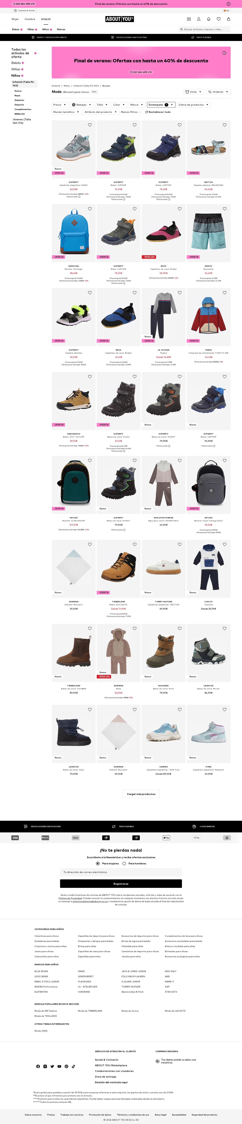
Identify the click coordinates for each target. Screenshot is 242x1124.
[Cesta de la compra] (228, 19)
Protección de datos (100, 1115)
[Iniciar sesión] (199, 19)
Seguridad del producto (204, 1115)
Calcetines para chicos (47, 936)
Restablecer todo (160, 111)
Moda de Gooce (130, 1011)
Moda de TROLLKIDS (46, 1016)
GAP (167, 987)
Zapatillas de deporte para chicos (96, 936)
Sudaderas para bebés (47, 941)
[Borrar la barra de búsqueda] (228, 29)
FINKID (81, 971)
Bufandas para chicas (176, 951)
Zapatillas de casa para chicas (94, 951)
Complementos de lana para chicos (184, 936)
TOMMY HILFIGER (131, 987)
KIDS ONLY (170, 971)
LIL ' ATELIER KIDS (87, 987)
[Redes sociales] (38, 1066)
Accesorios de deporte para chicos (140, 936)
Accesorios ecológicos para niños (182, 956)
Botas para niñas (87, 946)
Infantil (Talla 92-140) (86, 85)
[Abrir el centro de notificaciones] (209, 19)
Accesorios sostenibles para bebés (183, 941)
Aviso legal (160, 1115)
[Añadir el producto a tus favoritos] (90, 125)
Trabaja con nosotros (71, 1115)
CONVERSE (84, 992)
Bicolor (106, 85)
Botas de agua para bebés (136, 941)
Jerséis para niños (131, 956)
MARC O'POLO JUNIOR (47, 981)
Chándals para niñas (132, 946)
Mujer (15, 18)
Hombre (30, 18)
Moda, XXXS (41, 1031)
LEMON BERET (86, 976)
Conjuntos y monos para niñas (51, 946)
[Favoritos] (218, 19)
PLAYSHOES (84, 981)
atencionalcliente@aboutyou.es (90, 901)
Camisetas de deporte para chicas (140, 951)
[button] (194, 92)
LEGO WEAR (41, 976)
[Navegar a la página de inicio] (53, 1053)
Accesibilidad (179, 1115)
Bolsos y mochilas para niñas (180, 946)
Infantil (45, 18)
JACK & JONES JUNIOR (134, 971)
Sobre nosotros (33, 1115)
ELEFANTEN (41, 992)
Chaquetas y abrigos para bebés (95, 941)
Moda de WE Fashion (46, 1011)
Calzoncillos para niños (47, 956)
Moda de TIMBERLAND (90, 1011)
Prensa (51, 1115)
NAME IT (169, 981)
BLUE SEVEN (41, 971)
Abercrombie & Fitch (132, 992)
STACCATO (171, 992)
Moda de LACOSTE (175, 1011)
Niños (67, 85)
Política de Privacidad (70, 898)
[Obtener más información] (73, 196)
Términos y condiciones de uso (133, 1115)
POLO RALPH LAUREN (133, 976)
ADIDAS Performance (46, 987)
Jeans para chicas (44, 951)
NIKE (167, 976)
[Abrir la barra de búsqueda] (181, 29)
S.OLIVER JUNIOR (131, 981)
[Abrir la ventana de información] (228, 4)
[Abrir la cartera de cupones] (189, 19)
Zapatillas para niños (89, 956)
